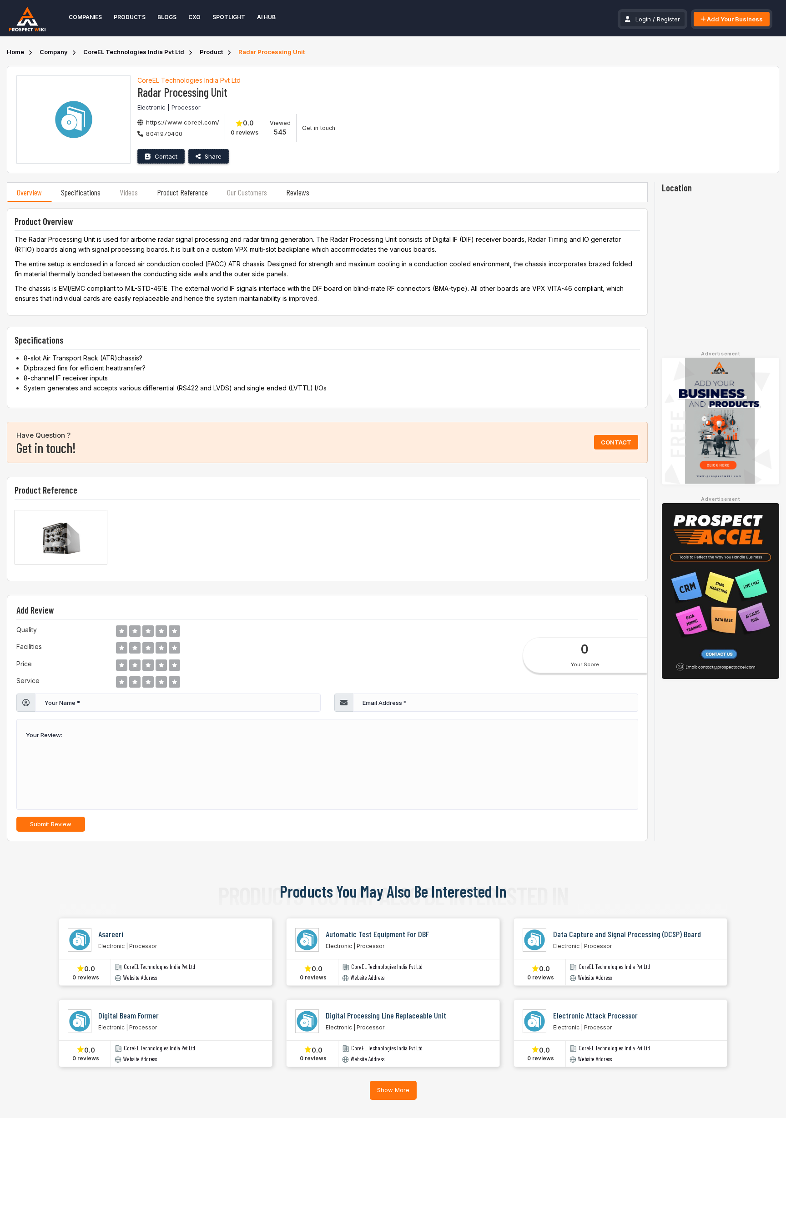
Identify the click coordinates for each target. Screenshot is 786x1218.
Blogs (166, 17)
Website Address (140, 977)
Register (668, 19)
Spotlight (228, 17)
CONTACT (616, 442)
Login (643, 19)
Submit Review (50, 824)
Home (15, 51)
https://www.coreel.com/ (182, 122)
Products (130, 17)
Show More (393, 1089)
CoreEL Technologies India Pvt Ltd (133, 51)
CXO (194, 17)
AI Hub (266, 17)
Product (211, 51)
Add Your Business (734, 19)
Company (54, 51)
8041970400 (164, 133)
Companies (85, 17)
